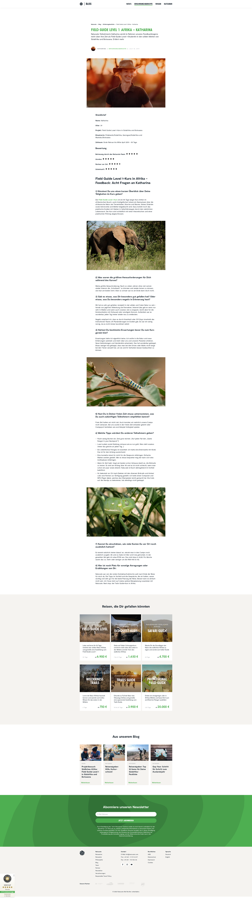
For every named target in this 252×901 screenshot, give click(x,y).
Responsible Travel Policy (103, 876)
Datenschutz (152, 857)
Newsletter (98, 870)
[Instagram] (127, 864)
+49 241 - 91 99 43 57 (131, 857)
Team (97, 865)
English (167, 857)
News (128, 4)
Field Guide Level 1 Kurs (108, 200)
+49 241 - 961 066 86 (130, 860)
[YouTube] (131, 864)
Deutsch (168, 854)
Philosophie (99, 860)
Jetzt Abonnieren (126, 820)
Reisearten (98, 854)
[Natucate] (81, 3)
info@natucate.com (132, 854)
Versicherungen (100, 873)
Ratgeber (168, 4)
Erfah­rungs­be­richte (143, 4)
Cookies (150, 862)
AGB (149, 854)
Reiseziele (98, 857)
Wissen (158, 4)
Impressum (151, 860)
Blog (96, 862)
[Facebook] (122, 864)
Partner (97, 868)
